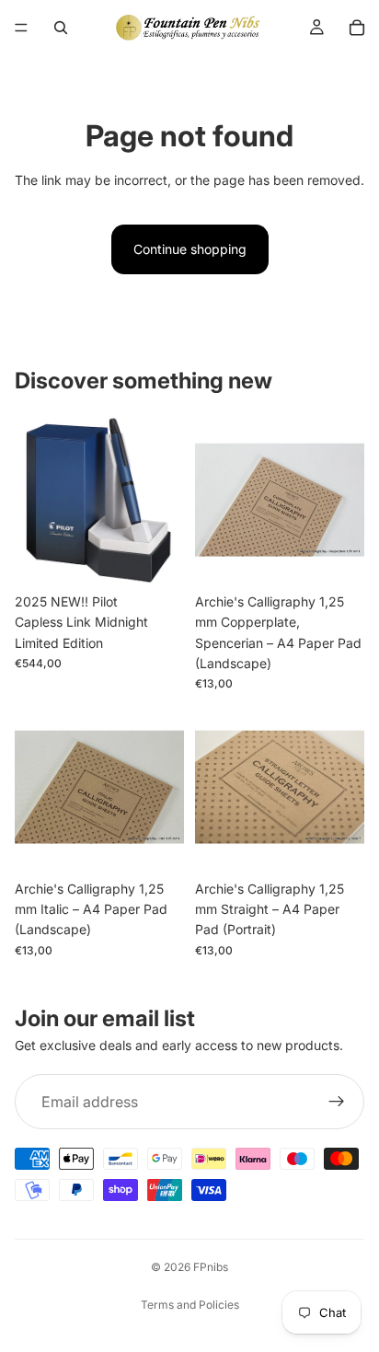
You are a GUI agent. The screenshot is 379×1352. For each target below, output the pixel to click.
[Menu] (21, 27)
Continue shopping (190, 249)
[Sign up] (336, 1101)
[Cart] (357, 27)
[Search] (60, 27)
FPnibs (210, 1267)
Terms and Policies (190, 1305)
